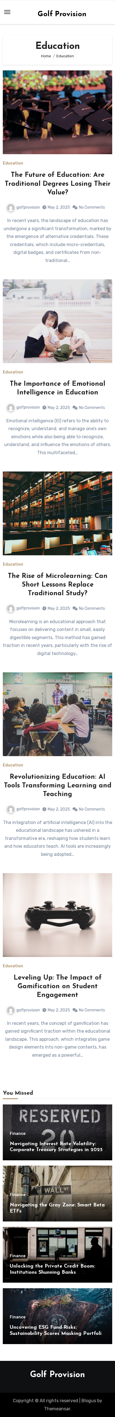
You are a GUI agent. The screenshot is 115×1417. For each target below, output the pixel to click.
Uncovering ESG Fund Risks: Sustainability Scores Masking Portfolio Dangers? (57, 1333)
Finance (17, 1134)
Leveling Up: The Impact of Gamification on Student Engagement (58, 987)
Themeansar (57, 1408)
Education (13, 163)
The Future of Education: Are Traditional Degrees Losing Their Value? (58, 184)
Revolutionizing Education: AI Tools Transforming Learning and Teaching (57, 786)
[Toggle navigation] (7, 12)
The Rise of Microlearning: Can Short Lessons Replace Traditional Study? (57, 585)
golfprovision (28, 207)
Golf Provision (62, 14)
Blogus (89, 1400)
